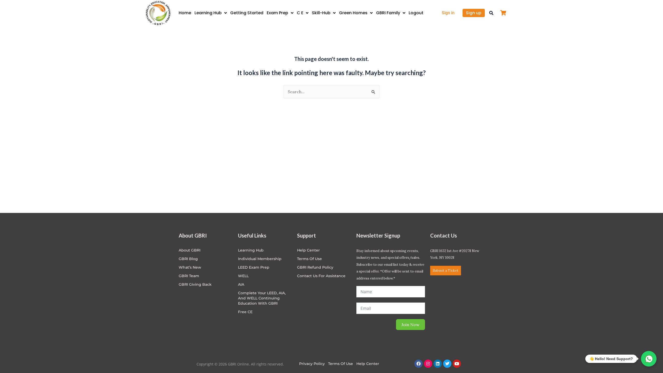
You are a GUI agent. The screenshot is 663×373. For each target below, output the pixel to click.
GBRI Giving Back (195, 284)
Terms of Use (309, 258)
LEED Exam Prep (253, 267)
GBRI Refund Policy (315, 267)
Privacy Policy (312, 363)
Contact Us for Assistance (321, 276)
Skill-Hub (321, 13)
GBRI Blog (188, 258)
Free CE (245, 312)
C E (300, 13)
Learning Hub (208, 13)
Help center (308, 250)
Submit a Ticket (445, 270)
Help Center (367, 363)
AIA (241, 284)
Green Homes (353, 13)
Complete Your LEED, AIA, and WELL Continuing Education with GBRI (262, 298)
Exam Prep (277, 13)
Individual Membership (260, 258)
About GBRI (189, 250)
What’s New (190, 267)
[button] (491, 13)
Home (185, 13)
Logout (416, 13)
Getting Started (246, 13)
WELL (243, 276)
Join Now (410, 324)
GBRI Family (388, 13)
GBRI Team (189, 276)
